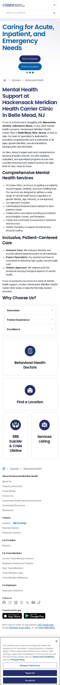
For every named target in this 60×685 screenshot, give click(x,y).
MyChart (14, 627)
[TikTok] (39, 602)
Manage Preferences (30, 665)
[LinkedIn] (15, 602)
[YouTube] (33, 602)
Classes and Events (12, 486)
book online (24, 627)
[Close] (56, 641)
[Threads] (21, 602)
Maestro (6, 545)
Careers (6, 523)
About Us (7, 481)
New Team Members (12, 568)
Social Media (9, 491)
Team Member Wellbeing (15, 577)
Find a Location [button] (30, 66)
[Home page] (4, 80)
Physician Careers (11, 532)
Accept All (30, 680)
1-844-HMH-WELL (46, 627)
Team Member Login (12, 573)
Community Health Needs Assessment (21, 500)
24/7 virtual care (45, 625)
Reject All (30, 673)
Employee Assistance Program (17, 563)
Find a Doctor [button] (30, 58)
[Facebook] (4, 602)
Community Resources (13, 505)
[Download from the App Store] (12, 616)
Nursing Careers (10, 528)
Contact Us (8, 496)
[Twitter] (27, 602)
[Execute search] (55, 13)
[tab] (27, 72)
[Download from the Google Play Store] (34, 616)
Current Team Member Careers (18, 558)
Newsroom (7, 510)
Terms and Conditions (43, 657)
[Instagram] (10, 602)
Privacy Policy (18, 659)
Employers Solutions (12, 590)
